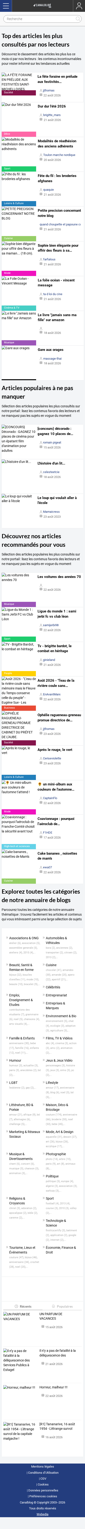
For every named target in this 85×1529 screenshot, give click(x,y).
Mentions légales (42, 1466)
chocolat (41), (54, 970)
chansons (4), (32, 1019)
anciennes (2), (64, 947)
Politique (52, 1176)
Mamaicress (51, 511)
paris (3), (14, 1070)
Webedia (42, 1514)
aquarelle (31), (54, 1136)
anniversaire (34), (19, 1262)
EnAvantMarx (51, 694)
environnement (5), (57, 1021)
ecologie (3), (57, 1025)
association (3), (68, 1186)
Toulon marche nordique (59, 155)
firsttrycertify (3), (56, 1230)
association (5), (31, 943)
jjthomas (49, 90)
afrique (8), (30, 1114)
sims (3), (65, 1070)
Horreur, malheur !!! (53, 1387)
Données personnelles (43, 1490)
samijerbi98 (51, 625)
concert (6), (27, 1163)
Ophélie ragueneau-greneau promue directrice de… (59, 717)
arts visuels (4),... (19, 1023)
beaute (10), (16, 984)
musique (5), (17, 1168)
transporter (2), (55, 952)
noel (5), (19, 1019)
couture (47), (17, 1257)
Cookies (43, 1484)
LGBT (13, 1083)
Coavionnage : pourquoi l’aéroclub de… (56, 821)
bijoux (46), (31, 1257)
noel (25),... (21, 1266)
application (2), (59, 1235)
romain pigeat (52, 442)
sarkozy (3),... (53, 1190)
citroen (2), (70, 952)
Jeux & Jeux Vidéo (59, 1060)
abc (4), (50, 1043)
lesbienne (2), (17, 1087)
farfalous (49, 259)
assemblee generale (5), (23, 947)
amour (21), (16, 1114)
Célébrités (53, 987)
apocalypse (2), (18, 1213)
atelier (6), (15, 943)
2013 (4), (65, 1203)
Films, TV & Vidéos (59, 1038)
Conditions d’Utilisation (43, 1472)
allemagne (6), (22, 1119)
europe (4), (67, 1181)
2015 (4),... (29, 952)
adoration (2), (29, 1208)
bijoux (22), (16, 974)
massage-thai (52, 358)
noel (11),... (21, 1052)
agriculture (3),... (60, 1030)
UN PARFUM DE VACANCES (50, 1316)
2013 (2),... (52, 957)
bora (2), (51, 947)
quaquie (48, 189)
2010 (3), (64, 1208)
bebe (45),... (58, 1124)
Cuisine (51, 965)
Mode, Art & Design (59, 1132)
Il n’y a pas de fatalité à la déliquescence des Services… (57, 1353)
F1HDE (47, 832)
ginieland (49, 660)
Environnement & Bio (61, 1016)
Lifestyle (52, 1083)
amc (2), (55, 1048)
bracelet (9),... (32, 984)
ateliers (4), (16, 952)
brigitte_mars (52, 115)
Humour (15, 1060)
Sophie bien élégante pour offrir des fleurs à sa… (58, 248)
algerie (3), (52, 1186)
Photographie (56, 1154)
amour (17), (53, 1087)
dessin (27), (70, 1136)
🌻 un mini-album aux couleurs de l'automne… (56, 787)
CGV (43, 1478)
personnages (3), (56, 1065)
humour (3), (16, 1065)
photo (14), (52, 1159)
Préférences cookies (43, 1496)
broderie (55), (60, 1119)
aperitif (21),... (60, 979)
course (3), (52, 1208)
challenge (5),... (18, 1124)
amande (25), (60, 974)
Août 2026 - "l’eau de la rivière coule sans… (56, 683)
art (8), (61, 1163)
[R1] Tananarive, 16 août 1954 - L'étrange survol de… (57, 1426)
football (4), (53, 1203)
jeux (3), (55, 1070)
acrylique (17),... (55, 1146)
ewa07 (47, 867)
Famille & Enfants (22, 1038)
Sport (50, 1198)
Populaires (65, 1306)
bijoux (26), (62, 1141)
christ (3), (15, 1208)
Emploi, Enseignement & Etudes (21, 1000)
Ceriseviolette (52, 758)
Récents (25, 1306)
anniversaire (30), (19, 1043)
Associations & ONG (24, 938)
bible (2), (33, 1213)
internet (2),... (58, 1239)
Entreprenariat (56, 995)
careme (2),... (17, 1217)
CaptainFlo (50, 798)
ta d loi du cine (52, 294)
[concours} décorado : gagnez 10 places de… (55, 431)
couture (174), (54, 1114)
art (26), (51, 1141)
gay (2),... (31, 1087)
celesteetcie (51, 472)
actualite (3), (30, 1065)
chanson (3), (32, 1168)
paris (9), (51, 1163)
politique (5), (53, 1181)
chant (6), (15, 1163)
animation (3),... (18, 1173)
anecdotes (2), (29, 1070)
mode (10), (32, 979)
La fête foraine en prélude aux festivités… (57, 79)
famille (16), (22, 1048)
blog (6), (55, 1092)
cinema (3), (62, 1043)
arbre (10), (65, 1159)
